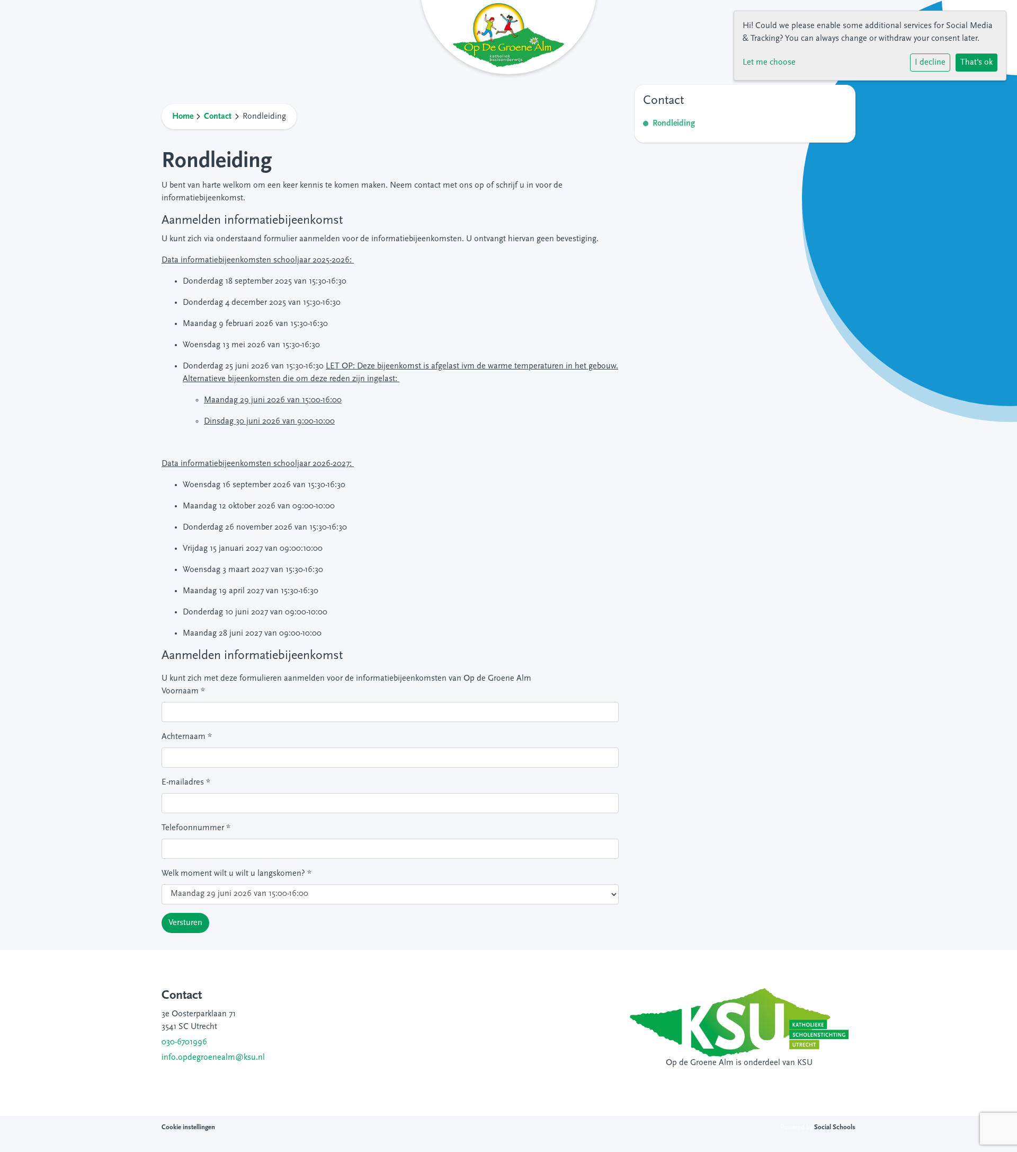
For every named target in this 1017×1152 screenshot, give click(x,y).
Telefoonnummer (196, 828)
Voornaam (183, 691)
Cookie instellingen (188, 1127)
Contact (217, 116)
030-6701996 (184, 1042)
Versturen (185, 923)
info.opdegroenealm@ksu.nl (213, 1057)
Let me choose (769, 62)
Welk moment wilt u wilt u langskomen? (236, 873)
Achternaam (187, 737)
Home (182, 116)
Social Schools (834, 1127)
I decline (930, 62)
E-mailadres (186, 782)
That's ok (976, 62)
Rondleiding (674, 123)
